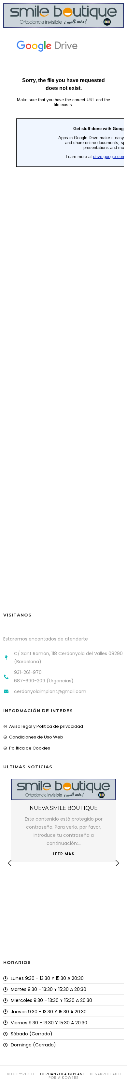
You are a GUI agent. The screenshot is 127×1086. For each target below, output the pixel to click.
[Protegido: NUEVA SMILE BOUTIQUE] (63, 789)
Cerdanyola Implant (62, 1074)
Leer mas (64, 854)
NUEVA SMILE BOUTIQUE (64, 808)
